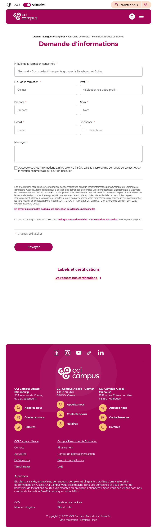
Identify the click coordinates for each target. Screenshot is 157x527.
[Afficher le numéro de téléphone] (146, 4)
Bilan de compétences (70, 460)
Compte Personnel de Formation (77, 441)
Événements (22, 460)
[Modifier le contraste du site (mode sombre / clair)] (9, 4)
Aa (17, 4)
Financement (65, 447)
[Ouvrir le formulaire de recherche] (132, 16)
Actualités (20, 454)
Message (19, 142)
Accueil (37, 37)
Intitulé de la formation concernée (34, 64)
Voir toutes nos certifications (76, 278)
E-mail (18, 122)
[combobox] (84, 130)
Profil (83, 82)
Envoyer (34, 247)
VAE (60, 466)
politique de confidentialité (72, 219)
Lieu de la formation (26, 82)
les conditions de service (104, 219)
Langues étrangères (54, 37)
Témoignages (22, 466)
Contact (19, 447)
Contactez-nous (128, 5)
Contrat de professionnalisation (76, 454)
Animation (38, 4)
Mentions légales (24, 507)
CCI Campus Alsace (26, 441)
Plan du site (64, 507)
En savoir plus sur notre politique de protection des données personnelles (54, 209)
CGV (17, 502)
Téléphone (86, 122)
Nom (83, 102)
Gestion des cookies (69, 502)
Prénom (19, 102)
